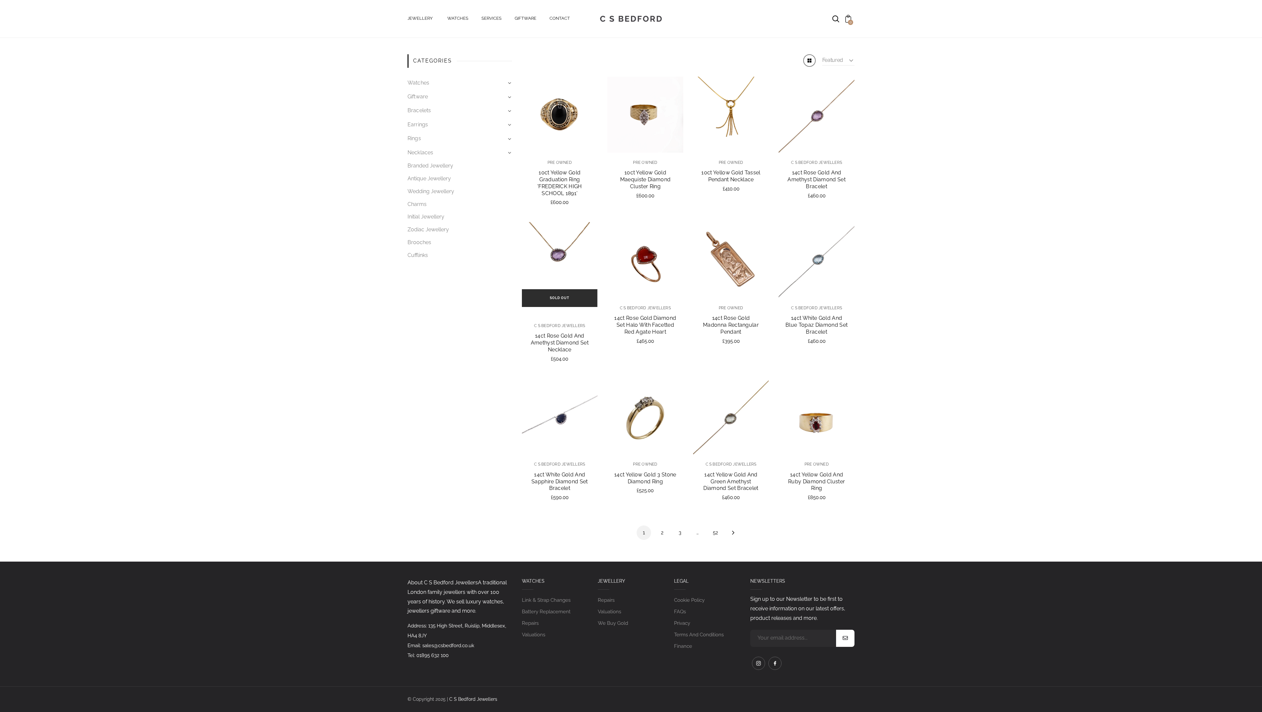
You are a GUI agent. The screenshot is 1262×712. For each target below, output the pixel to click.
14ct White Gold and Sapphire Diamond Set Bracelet (559, 481)
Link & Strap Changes (546, 600)
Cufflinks (418, 255)
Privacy (682, 623)
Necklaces (420, 152)
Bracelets (419, 110)
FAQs (680, 612)
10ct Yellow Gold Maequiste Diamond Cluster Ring (645, 179)
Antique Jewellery (429, 178)
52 (715, 533)
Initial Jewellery (426, 217)
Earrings (418, 124)
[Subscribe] (845, 638)
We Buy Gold (613, 623)
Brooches (419, 242)
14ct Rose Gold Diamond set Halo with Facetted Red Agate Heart (645, 325)
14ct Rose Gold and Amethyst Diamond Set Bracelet (816, 179)
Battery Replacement (546, 612)
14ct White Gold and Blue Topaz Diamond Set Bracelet (816, 325)
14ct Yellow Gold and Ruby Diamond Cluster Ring (816, 481)
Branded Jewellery (430, 166)
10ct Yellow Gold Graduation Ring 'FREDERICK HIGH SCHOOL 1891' (559, 182)
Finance (683, 646)
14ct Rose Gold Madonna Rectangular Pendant (731, 325)
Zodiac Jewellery (428, 229)
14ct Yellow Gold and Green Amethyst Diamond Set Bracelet (730, 481)
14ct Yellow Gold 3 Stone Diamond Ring (645, 478)
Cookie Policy (689, 600)
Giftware (418, 96)
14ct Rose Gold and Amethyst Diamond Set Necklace (560, 343)
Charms (417, 204)
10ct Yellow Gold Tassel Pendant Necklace (730, 176)
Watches (418, 83)
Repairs (530, 623)
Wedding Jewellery (431, 191)
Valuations (533, 635)
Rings (414, 138)
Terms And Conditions (699, 635)
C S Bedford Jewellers (473, 699)
